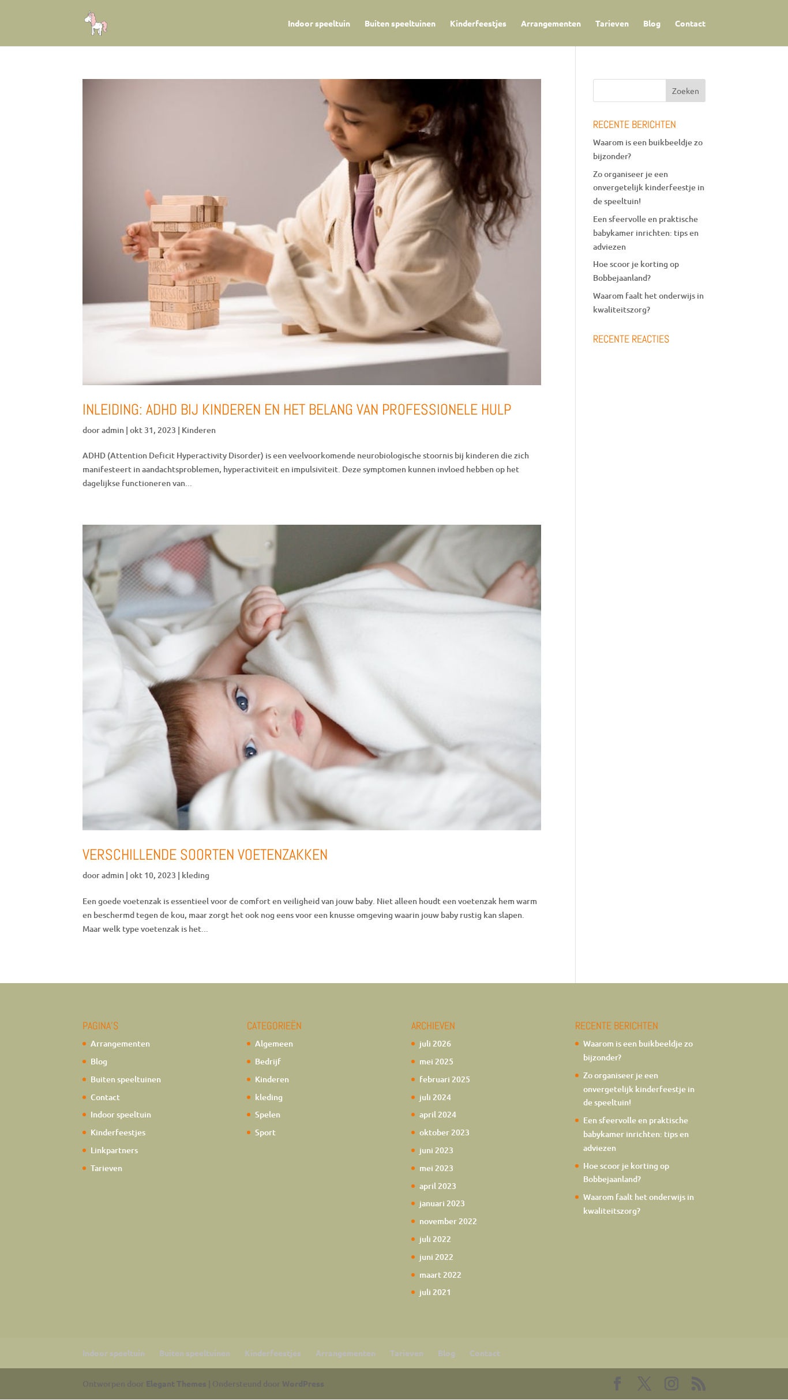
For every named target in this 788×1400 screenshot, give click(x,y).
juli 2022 (435, 1238)
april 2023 (437, 1185)
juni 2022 (436, 1256)
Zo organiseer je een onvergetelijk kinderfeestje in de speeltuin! (648, 187)
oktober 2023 (444, 1132)
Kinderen (199, 429)
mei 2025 (436, 1061)
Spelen (267, 1114)
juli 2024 (435, 1097)
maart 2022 (440, 1274)
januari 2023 (442, 1203)
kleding (195, 875)
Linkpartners (114, 1150)
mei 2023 (436, 1167)
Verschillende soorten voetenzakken (205, 854)
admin (113, 429)
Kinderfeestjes (478, 23)
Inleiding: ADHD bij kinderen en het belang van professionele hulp (296, 409)
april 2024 (437, 1114)
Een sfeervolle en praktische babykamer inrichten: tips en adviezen (646, 232)
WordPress (303, 1383)
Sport (265, 1132)
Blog (652, 23)
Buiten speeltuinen (400, 23)
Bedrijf (268, 1061)
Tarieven (612, 23)
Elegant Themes (176, 1383)
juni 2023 (436, 1150)
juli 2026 (435, 1043)
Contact (690, 23)
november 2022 (448, 1220)
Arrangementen (551, 23)
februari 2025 (444, 1079)
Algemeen (274, 1043)
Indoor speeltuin (319, 23)
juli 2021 (435, 1291)
